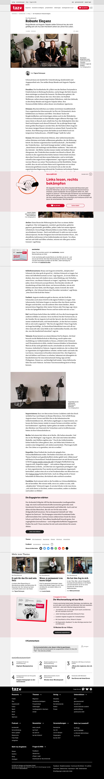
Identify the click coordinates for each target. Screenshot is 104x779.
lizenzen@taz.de (23, 768)
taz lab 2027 (57, 738)
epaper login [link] (88, 2)
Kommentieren (37, 544)
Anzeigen (14, 759)
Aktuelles (56, 699)
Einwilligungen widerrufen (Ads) (62, 771)
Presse (55, 709)
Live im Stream (57, 733)
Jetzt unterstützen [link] (34, 531)
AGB (77, 768)
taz (17, 689)
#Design (53, 539)
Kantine (14, 754)
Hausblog (56, 701)
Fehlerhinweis (45, 544)
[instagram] (91, 690)
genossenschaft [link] (79, 2)
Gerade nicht (84, 174)
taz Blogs (77, 728)
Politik (14, 699)
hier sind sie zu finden (44, 651)
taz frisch (35, 730)
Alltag (28, 13)
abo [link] (73, 2)
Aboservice (35, 753)
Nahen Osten (34, 474)
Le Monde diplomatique (81, 733)
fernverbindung (16, 730)
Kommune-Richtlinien (77, 766)
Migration (35, 699)
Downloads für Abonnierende (41, 759)
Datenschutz (64, 768)
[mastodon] (83, 690)
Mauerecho (15, 735)
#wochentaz (46, 539)
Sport (13, 709)
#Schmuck (59, 539)
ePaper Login (36, 756)
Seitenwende (83, 768)
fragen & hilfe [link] (33, 2)
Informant (56, 768)
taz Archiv (77, 736)
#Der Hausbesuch (37, 539)
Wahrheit (14, 717)
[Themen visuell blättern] (75, 7)
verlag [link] (13, 2)
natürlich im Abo (45, 262)
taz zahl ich (77, 704)
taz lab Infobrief (37, 735)
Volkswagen (36, 706)
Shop (13, 756)
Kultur (13, 706)
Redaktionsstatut (65, 766)
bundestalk (15, 727)
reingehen (15, 740)
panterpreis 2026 (79, 712)
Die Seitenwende (58, 704)
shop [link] (27, 2)
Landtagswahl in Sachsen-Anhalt (40, 710)
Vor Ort (55, 730)
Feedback (35, 751)
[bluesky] (87, 690)
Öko (13, 701)
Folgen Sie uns (77, 689)
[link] (28, 7)
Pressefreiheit (36, 704)
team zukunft (36, 727)
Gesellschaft (22, 13)
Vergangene (57, 735)
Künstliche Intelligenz (38, 701)
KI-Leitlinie (88, 766)
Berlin (13, 712)
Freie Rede (15, 738)
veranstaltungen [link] (20, 2)
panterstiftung (78, 709)
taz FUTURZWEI (78, 730)
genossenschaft (79, 701)
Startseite (14, 13)
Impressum (71, 768)
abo (75, 699)
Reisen (14, 751)
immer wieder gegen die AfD (43, 462)
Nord (13, 714)
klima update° (16, 733)
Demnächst (56, 727)
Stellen (55, 706)
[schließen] (90, 174)
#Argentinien (66, 539)
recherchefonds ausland (81, 706)
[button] (91, 7)
